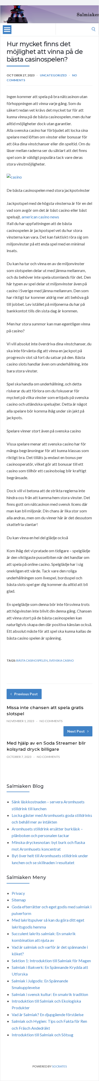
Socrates (59, 1066)
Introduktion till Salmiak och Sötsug (42, 1034)
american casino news (40, 216)
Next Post (76, 731)
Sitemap (19, 899)
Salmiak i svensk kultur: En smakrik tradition (50, 994)
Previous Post (26, 694)
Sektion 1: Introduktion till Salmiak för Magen (51, 960)
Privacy (18, 893)
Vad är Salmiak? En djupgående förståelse (48, 1014)
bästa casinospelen (32, 660)
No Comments (51, 721)
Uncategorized (53, 75)
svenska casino (61, 660)
